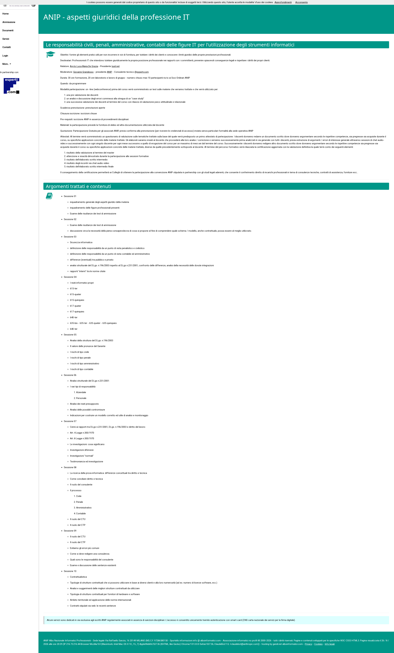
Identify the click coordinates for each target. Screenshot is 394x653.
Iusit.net (116, 66)
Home (5, 13)
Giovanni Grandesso (83, 72)
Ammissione (8, 22)
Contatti (6, 47)
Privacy (308, 644)
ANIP (109, 72)
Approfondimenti (283, 2)
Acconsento (301, 2)
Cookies (318, 644)
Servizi (5, 39)
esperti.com (143, 72)
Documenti (7, 30)
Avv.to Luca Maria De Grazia (84, 66)
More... (6, 64)
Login (5, 55)
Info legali (330, 644)
